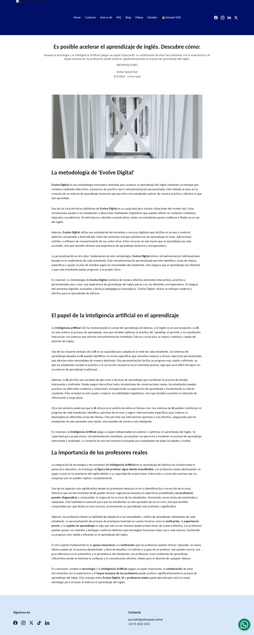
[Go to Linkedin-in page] (230, 18)
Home (77, 17)
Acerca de (106, 17)
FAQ (118, 17)
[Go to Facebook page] (217, 18)
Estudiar (152, 17)
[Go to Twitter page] (236, 18)
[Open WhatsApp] (244, 625)
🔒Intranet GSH (171, 17)
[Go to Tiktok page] (39, 623)
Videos (139, 17)
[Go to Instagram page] (224, 18)
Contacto (90, 17)
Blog (128, 17)
